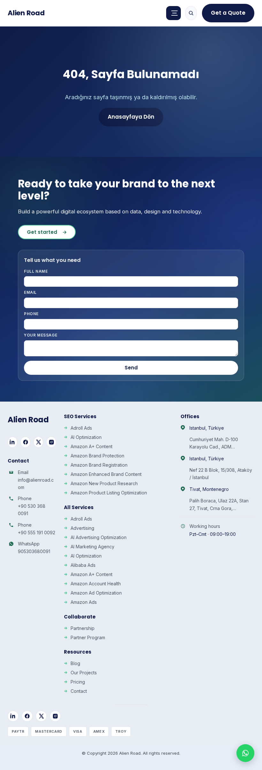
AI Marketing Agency (92, 546)
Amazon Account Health (96, 583)
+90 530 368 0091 (31, 509)
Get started (47, 232)
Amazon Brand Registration (99, 465)
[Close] (246, 633)
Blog (75, 663)
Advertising (82, 528)
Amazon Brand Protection (97, 455)
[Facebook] (25, 442)
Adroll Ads (81, 428)
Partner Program (88, 637)
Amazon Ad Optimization (96, 593)
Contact (79, 691)
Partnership (83, 628)
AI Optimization (86, 437)
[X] (38, 442)
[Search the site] (191, 13)
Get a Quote (228, 13)
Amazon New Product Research (104, 483)
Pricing (78, 682)
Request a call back (201, 711)
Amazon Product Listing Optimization (109, 492)
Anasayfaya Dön (131, 117)
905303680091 (34, 551)
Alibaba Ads (83, 565)
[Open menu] (173, 13)
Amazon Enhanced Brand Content (106, 474)
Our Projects (84, 672)
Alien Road (26, 13)
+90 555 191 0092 (36, 532)
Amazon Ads (84, 602)
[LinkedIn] (12, 442)
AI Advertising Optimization (99, 537)
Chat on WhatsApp (205, 747)
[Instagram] (51, 442)
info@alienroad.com (36, 483)
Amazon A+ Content (91, 446)
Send (131, 367)
